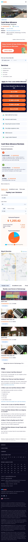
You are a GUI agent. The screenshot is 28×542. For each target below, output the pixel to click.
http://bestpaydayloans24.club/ (13, 30)
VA (8, 472)
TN (24, 470)
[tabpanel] (14, 218)
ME (21, 466)
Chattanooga (23, 439)
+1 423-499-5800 (9, 28)
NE (18, 468)
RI (14, 470)
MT (11, 468)
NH (21, 468)
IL (4, 466)
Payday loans (5, 394)
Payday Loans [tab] (4, 189)
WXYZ (5, 458)
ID (1, 466)
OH (5, 470)
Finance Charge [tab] (10, 208)
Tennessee (17, 439)
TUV (2, 458)
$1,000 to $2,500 (14, 100)
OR (11, 470)
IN (8, 466)
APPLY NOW (8, 50)
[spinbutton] (15, 198)
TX (1, 472)
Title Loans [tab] (22, 189)
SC (18, 470)
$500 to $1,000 (14, 96)
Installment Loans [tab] (13, 189)
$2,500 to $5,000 (14, 104)
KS (11, 466)
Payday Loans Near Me (10, 439)
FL (18, 464)
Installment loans (6, 392)
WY (18, 472)
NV (1, 470)
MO (5, 468)
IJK (14, 457)
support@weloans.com (10, 476)
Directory (3, 439)
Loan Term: (4, 201)
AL (5, 464)
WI (14, 472)
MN (2, 468)
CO (11, 464)
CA (8, 464)
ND (15, 468)
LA (18, 466)
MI (24, 466)
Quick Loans (4, 301)
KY (14, 466)
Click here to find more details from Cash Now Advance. (13, 401)
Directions (24, 251)
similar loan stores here (9, 384)
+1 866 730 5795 (8, 478)
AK (1, 464)
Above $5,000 (14, 109)
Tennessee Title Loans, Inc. (8, 319)
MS (8, 468)
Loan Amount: (4, 195)
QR (23, 457)
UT (5, 472)
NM (25, 468)
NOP (21, 457)
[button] (26, 197)
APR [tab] (4, 208)
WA (11, 472)
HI (21, 464)
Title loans (4, 395)
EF (8, 457)
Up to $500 (14, 91)
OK (8, 470)
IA (24, 464)
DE (14, 464)
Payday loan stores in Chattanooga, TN (13, 363)
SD (21, 470)
